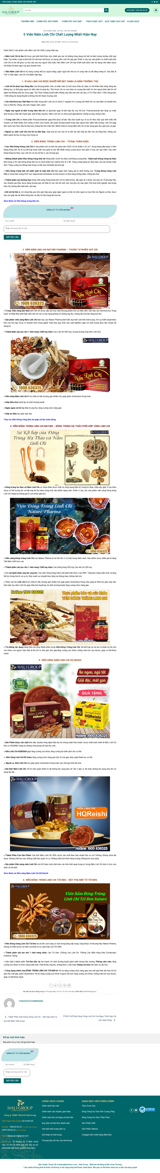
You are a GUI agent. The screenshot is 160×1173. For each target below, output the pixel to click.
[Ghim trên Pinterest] (64, 986)
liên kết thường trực (89, 991)
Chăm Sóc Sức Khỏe (47, 21)
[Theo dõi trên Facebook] (152, 2)
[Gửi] (106, 10)
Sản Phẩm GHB (88, 1123)
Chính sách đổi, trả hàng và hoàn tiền (57, 1117)
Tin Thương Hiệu (49, 31)
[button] (156, 10)
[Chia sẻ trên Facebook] (51, 986)
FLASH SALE (133, 21)
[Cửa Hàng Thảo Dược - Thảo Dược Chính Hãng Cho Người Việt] (10, 10)
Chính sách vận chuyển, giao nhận (56, 1111)
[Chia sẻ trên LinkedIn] (69, 986)
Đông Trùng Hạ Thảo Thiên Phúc (96, 1117)
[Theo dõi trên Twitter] (154, 2)
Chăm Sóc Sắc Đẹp (72, 21)
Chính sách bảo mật (50, 1106)
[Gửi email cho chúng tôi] (157, 2)
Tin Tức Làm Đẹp (70, 31)
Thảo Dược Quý (94, 21)
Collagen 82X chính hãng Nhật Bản (97, 1135)
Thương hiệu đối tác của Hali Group (57, 1140)
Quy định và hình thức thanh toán (56, 1123)
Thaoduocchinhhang (69, 42)
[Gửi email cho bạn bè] (60, 986)
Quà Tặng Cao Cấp (115, 21)
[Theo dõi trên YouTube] (136, 1110)
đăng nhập (15, 1042)
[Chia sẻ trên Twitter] (56, 986)
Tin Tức (60, 31)
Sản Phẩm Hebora (90, 1129)
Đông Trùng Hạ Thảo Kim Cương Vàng (98, 1111)
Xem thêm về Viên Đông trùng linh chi (21, 201)
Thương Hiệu (27, 21)
